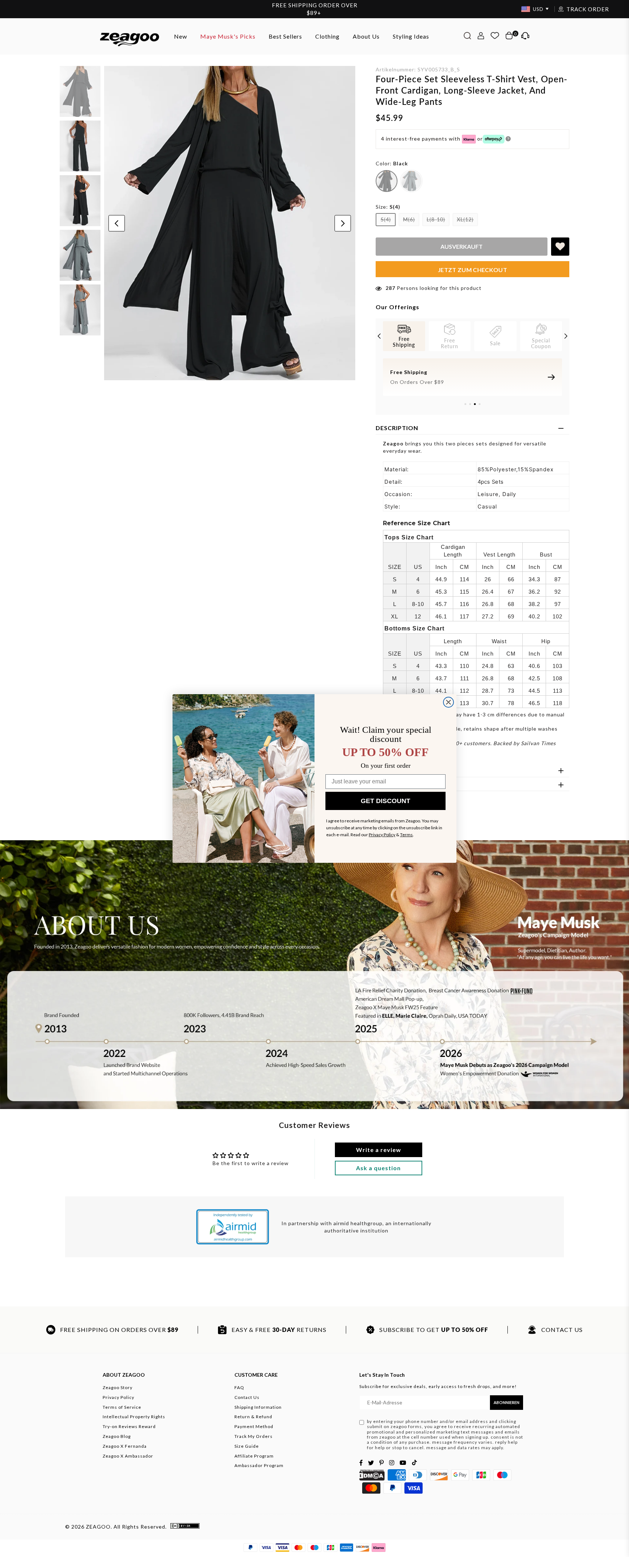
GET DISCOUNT (385, 801)
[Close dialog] (448, 702)
